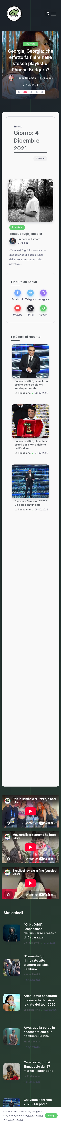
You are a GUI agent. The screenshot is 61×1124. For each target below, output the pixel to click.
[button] (19, 92)
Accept (51, 1115)
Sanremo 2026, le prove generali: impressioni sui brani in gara (30, 445)
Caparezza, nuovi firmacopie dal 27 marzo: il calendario (38, 1066)
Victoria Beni (31, 942)
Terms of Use (15, 1119)
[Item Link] (30, 200)
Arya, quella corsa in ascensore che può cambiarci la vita (39, 1032)
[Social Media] (17, 295)
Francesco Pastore (29, 239)
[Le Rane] (14, 13)
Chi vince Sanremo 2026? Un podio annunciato (38, 1104)
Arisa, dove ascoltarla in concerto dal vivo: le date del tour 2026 (40, 1000)
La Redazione (23, 453)
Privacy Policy (35, 1115)
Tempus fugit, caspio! (25, 234)
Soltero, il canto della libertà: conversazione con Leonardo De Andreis (32, 384)
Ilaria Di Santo (23, 393)
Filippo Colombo (26, 78)
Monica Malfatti (33, 1041)
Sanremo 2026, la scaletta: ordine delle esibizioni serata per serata (31, 505)
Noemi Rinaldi (32, 974)
